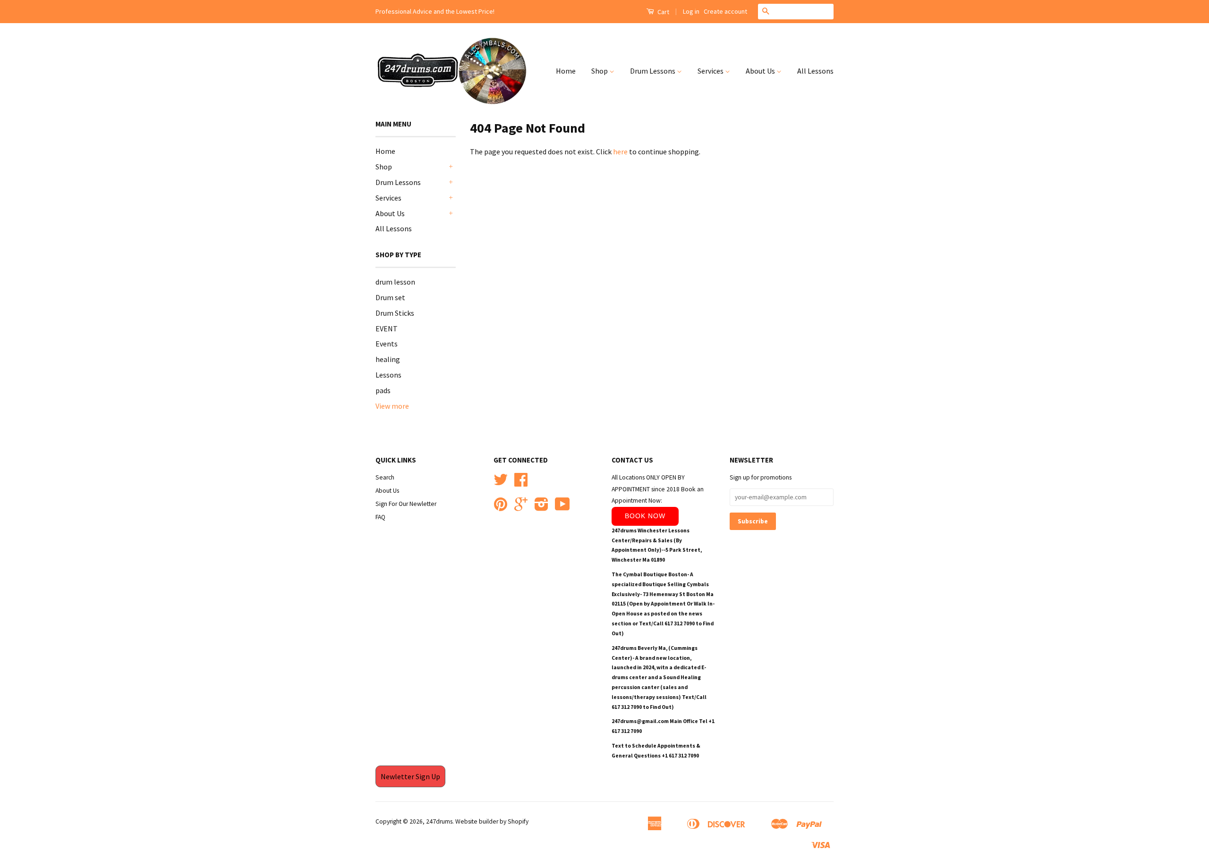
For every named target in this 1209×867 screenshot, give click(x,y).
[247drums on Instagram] (541, 508)
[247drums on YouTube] (562, 508)
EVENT (386, 328)
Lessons (388, 374)
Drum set (390, 297)
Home (566, 71)
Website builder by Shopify (491, 821)
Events (386, 343)
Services (711, 71)
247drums (439, 821)
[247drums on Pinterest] (501, 508)
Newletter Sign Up (410, 776)
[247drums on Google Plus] (521, 508)
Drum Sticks (394, 313)
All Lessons (815, 71)
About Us (761, 71)
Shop (600, 71)
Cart (662, 12)
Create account (725, 11)
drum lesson (395, 281)
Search (384, 477)
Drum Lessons (653, 71)
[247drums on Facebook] (521, 483)
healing (387, 359)
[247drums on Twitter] (501, 483)
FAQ (380, 517)
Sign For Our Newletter (405, 504)
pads (383, 390)
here (620, 151)
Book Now (645, 516)
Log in (691, 11)
